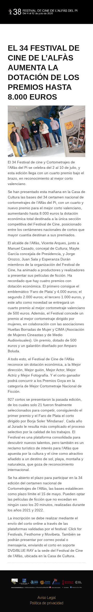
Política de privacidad (46, 603)
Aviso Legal (46, 598)
